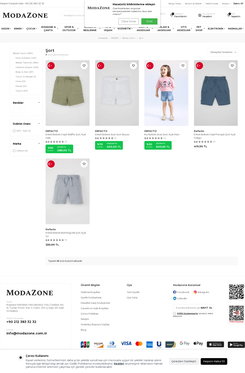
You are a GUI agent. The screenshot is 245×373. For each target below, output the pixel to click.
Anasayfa (103, 38)
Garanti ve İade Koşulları (95, 308)
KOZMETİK (124, 28)
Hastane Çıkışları (27, 67)
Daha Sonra (128, 21)
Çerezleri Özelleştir (183, 361)
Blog (83, 329)
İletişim (226, 3)
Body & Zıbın (25, 72)
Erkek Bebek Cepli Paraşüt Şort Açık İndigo (214, 136)
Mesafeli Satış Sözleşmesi (95, 302)
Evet (149, 21)
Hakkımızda (211, 3)
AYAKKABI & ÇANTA (48, 28)
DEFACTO (52, 131)
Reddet (119, 363)
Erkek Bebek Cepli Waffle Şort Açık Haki (66, 136)
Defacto (199, 131)
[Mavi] (15, 110)
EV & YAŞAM (108, 28)
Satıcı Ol (238, 3)
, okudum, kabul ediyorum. (193, 314)
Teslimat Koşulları (90, 292)
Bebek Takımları (27, 62)
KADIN (5, 28)
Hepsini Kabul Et (214, 361)
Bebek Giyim (128, 38)
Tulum (22, 90)
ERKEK (18, 28)
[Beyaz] (22, 110)
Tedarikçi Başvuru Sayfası (95, 324)
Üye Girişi (132, 297)
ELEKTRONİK (215, 28)
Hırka (21, 81)
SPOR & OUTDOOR (69, 28)
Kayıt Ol (206, 307)
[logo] (25, 15)
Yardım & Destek (193, 3)
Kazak (21, 86)
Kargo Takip (175, 3)
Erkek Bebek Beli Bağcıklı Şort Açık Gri (66, 234)
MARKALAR (235, 28)
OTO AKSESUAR (183, 28)
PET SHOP (198, 28)
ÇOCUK (30, 28)
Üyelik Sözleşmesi (91, 297)
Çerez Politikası (89, 313)
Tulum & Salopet (26, 76)
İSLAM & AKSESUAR (164, 28)
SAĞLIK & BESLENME (89, 28)
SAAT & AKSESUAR (143, 28)
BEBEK (115, 38)
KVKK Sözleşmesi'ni (187, 313)
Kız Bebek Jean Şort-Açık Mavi (161, 134)
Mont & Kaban (26, 58)
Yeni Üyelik (133, 292)
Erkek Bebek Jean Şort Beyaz (112, 134)
